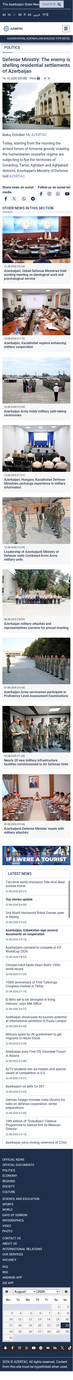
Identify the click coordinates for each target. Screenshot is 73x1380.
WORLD (7, 1209)
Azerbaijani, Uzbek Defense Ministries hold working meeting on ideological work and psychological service (35, 275)
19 (30, 1325)
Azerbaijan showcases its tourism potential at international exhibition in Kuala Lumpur (36, 1019)
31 (11, 1337)
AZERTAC (39, 135)
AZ (4, 14)
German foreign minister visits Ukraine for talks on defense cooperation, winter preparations (35, 1103)
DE (20, 14)
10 (11, 1319)
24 (11, 1331)
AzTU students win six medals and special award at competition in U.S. (36, 1071)
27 (39, 1331)
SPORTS (7, 1204)
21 (48, 1325)
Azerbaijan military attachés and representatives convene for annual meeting (36, 626)
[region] (38, 1012)
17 (11, 1325)
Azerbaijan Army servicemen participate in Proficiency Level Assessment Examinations (36, 694)
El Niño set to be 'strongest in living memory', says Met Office (30, 1001)
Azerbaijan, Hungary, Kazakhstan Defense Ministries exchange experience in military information (35, 483)
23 (67, 1325)
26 (30, 1331)
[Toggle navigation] (65, 28)
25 (19, 1331)
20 (39, 1325)
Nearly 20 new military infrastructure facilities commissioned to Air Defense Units (36, 762)
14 (48, 1319)
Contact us (11, 1238)
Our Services (12, 1254)
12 (30, 1319)
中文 (45, 14)
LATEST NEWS (20, 873)
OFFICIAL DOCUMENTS (18, 1165)
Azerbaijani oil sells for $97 (25, 1086)
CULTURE (8, 1192)
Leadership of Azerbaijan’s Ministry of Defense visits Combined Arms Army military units (31, 555)
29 (57, 1331)
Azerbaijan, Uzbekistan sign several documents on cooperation (32, 932)
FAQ (5, 1267)
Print (33, 78)
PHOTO (7, 1231)
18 (19, 1325)
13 (39, 1319)
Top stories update (19, 899)
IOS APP (8, 1283)
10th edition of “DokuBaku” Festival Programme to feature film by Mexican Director (33, 1125)
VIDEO (6, 1226)
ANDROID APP (12, 1277)
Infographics (13, 1220)
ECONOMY (9, 1176)
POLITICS (12, 47)
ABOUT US (9, 1243)
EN (14, 14)
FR (25, 14)
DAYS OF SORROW (14, 1215)
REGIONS (8, 1181)
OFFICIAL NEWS (13, 1159)
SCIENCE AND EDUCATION (20, 1199)
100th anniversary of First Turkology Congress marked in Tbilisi (31, 984)
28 (48, 1331)
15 (57, 1319)
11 (19, 1319)
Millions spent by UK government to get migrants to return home (33, 1036)
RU (9, 14)
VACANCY (9, 1260)
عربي (36, 14)
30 (67, 1331)
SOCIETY (8, 1186)
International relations (22, 1249)
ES (29, 14)
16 (67, 1319)
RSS (5, 1272)
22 (57, 1325)
